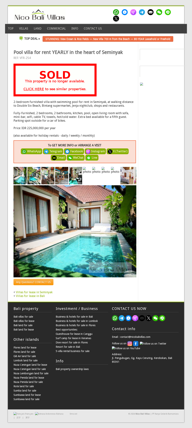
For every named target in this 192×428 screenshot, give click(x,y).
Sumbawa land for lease (27, 394)
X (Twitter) (120, 151)
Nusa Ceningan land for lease (30, 364)
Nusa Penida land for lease (29, 377)
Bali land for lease (24, 329)
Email (60, 157)
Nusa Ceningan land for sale (30, 369)
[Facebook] (125, 12)
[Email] (151, 12)
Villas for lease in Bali (30, 296)
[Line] (168, 12)
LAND (37, 28)
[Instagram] (134, 12)
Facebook (76, 151)
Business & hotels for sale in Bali (74, 316)
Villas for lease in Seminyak (34, 292)
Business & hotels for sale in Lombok (77, 320)
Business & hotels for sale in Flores (75, 325)
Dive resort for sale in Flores (72, 342)
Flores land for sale (24, 351)
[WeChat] (160, 12)
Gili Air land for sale (25, 356)
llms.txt (73, 414)
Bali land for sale (23, 325)
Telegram (55, 151)
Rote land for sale (24, 386)
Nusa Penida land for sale (28, 381)
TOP (11, 28)
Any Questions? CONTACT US (33, 282)
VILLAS (23, 28)
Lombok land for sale (26, 360)
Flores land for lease (25, 347)
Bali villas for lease (24, 320)
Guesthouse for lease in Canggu (74, 333)
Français (29, 414)
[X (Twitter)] (117, 19)
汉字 (18, 417)
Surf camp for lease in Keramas (73, 338)
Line (94, 157)
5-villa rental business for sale (72, 351)
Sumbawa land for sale (26, 399)
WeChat (77, 157)
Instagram (97, 151)
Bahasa (59, 414)
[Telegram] (142, 12)
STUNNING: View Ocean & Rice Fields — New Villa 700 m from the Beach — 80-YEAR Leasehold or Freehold (108, 38)
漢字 (28, 417)
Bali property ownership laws (72, 369)
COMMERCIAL (56, 28)
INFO (74, 28)
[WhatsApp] (117, 12)
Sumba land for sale (25, 390)
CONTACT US (93, 28)
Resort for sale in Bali (68, 346)
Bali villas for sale (23, 316)
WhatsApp (33, 151)
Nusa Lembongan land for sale (31, 373)
